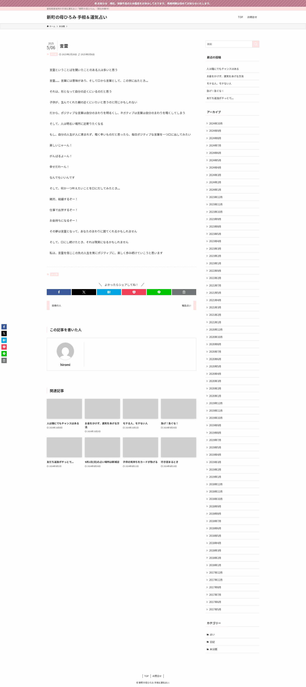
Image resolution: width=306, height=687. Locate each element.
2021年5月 (215, 292)
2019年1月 (215, 476)
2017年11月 (216, 579)
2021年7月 (215, 285)
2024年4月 (215, 167)
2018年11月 (216, 491)
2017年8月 (215, 587)
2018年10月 (216, 499)
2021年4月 (215, 300)
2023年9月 (215, 219)
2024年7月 (215, 145)
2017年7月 (215, 594)
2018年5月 (215, 535)
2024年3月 (215, 175)
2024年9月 (215, 130)
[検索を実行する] (255, 44)
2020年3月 (215, 381)
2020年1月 (215, 396)
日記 (212, 642)
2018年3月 (215, 550)
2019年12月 (216, 403)
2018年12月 (216, 484)
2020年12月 (216, 329)
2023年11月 (216, 204)
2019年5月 (215, 447)
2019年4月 (215, 454)
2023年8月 (215, 226)
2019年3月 (215, 462)
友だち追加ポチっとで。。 (221, 98)
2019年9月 (215, 425)
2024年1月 (215, 189)
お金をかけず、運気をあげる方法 (225, 76)
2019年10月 (216, 418)
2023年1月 (215, 263)
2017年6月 (215, 602)
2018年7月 (215, 521)
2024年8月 (215, 138)
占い (212, 634)
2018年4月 (215, 543)
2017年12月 (216, 572)
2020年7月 (215, 351)
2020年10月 (216, 337)
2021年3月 (215, 307)
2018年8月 (215, 513)
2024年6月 (215, 153)
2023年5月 (215, 234)
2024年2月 (215, 182)
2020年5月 (215, 366)
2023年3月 (215, 248)
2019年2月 (215, 469)
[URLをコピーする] (184, 292)
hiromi (65, 364)
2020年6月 (215, 359)
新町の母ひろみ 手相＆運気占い (77, 17)
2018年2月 (215, 558)
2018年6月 (215, 528)
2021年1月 (215, 322)
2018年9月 (215, 506)
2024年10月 (216, 123)
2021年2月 (215, 315)
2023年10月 (216, 211)
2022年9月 (215, 270)
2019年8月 (215, 432)
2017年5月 (215, 609)
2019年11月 (216, 410)
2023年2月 (215, 256)
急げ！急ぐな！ (215, 91)
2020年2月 (215, 388)
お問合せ (157, 676)
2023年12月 (216, 197)
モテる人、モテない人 (219, 83)
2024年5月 (215, 160)
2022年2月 (215, 278)
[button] (59, 292)
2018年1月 (215, 565)
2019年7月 (215, 440)
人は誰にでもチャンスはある (223, 68)
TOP (146, 676)
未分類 (54, 54)
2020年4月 (215, 373)
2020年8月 (215, 344)
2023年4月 (215, 241)
